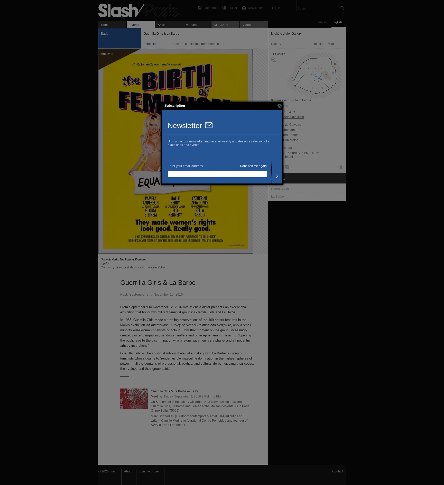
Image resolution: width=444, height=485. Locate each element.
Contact (337, 471)
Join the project (149, 471)
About (128, 471)
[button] (280, 106)
